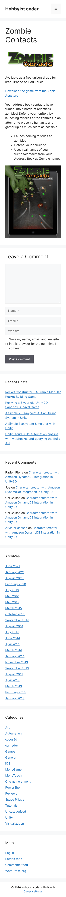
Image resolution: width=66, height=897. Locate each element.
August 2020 (14, 578)
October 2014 (15, 614)
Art (7, 727)
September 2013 (17, 668)
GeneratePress (33, 891)
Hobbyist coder (22, 8)
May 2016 (12, 596)
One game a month (18, 781)
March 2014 (13, 650)
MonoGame (13, 769)
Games (10, 751)
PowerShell (13, 787)
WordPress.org (15, 871)
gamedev (11, 745)
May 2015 (12, 602)
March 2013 (13, 686)
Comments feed (16, 865)
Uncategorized (15, 811)
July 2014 (12, 632)
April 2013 (12, 680)
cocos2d (11, 739)
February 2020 (15, 584)
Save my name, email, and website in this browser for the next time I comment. (34, 344)
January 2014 (14, 656)
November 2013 (16, 662)
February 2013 (15, 692)
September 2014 (17, 620)
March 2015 (13, 608)
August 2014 (14, 626)
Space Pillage (14, 799)
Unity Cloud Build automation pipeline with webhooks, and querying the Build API (32, 438)
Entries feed (13, 859)
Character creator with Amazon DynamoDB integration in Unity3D (32, 477)
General (10, 757)
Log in (9, 853)
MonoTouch (13, 775)
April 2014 (12, 644)
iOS (7, 763)
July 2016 (12, 590)
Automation (13, 733)
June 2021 (12, 566)
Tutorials (11, 805)
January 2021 (14, 572)
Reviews (11, 793)
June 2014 (12, 638)
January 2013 (14, 698)
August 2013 (14, 674)
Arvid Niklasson (16, 528)
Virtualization (14, 823)
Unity (9, 817)
